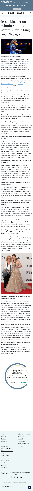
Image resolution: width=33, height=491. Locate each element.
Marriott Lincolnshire (14, 82)
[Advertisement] (16, 414)
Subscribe (23, 382)
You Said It (20, 439)
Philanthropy (21, 436)
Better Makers (21, 441)
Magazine (8, 5)
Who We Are (4, 467)
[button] (2, 13)
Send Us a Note (5, 455)
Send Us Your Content (6, 448)
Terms (11, 486)
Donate (23, 5)
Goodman (20, 84)
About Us (3, 436)
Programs (16, 5)
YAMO (7, 142)
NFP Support (26, 2)
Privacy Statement (5, 486)
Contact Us (4, 441)
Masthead (3, 439)
